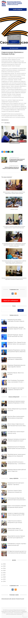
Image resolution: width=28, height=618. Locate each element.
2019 (4, 579)
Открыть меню (14, 48)
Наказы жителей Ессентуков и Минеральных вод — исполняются (16, 462)
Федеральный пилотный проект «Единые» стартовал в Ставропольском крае (16, 483)
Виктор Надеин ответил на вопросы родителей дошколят (11, 168)
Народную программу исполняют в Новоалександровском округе (17, 440)
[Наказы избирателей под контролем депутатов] (4, 411)
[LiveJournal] (12, 152)
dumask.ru (7, 122)
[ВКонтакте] (2, 152)
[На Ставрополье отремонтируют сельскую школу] (4, 434)
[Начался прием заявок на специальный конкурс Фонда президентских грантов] (4, 530)
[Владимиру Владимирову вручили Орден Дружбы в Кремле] (4, 367)
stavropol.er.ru (4, 119)
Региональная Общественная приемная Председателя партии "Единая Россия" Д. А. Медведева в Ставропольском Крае (11, 3)
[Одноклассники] (4, 152)
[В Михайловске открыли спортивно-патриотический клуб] (4, 546)
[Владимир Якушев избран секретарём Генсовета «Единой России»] (4, 322)
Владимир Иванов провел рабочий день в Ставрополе (17, 470)
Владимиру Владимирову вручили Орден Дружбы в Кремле (16, 366)
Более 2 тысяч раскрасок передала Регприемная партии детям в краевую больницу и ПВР (17, 506)
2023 (4, 570)
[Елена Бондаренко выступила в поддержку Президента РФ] (4, 390)
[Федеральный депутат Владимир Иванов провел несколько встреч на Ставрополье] (4, 449)
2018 (4, 581)
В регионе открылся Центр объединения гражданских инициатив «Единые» (15, 491)
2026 (4, 564)
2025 (4, 566)
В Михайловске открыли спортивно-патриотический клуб (17, 544)
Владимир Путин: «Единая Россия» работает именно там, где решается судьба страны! (17, 343)
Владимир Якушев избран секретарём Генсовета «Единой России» (16, 320)
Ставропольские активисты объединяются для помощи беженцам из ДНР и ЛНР (15, 521)
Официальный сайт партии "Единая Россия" (12, 598)
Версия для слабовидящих (11, 300)
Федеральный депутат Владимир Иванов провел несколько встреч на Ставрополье (17, 447)
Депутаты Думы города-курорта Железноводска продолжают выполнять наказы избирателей (16, 417)
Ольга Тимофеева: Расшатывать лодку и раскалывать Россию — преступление (16, 381)
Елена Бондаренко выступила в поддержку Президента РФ (16, 388)
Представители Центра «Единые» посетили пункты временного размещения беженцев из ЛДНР (16, 536)
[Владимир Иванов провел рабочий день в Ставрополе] (4, 472)
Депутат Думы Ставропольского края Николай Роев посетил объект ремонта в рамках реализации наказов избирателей (17, 424)
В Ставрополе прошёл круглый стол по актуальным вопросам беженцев (17, 552)
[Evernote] (10, 152)
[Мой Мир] (6, 152)
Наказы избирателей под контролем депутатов (17, 409)
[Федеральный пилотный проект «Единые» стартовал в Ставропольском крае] (4, 485)
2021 (4, 575)
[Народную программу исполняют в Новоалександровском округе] (4, 441)
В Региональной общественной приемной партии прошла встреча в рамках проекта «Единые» (17, 499)
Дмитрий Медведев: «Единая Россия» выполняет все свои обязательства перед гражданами (16, 335)
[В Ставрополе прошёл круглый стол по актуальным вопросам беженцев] (4, 553)
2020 (4, 577)
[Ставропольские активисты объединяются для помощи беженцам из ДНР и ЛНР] (4, 523)
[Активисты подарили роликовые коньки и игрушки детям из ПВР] (4, 515)
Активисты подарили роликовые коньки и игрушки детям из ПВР (16, 514)
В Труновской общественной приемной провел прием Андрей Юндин (17, 160)
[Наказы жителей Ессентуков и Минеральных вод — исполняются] (4, 464)
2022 (4, 572)
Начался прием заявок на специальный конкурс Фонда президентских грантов (15, 529)
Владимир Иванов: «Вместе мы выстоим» (16, 373)
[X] (8, 152)
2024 (4, 568)
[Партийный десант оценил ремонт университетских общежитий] (4, 456)
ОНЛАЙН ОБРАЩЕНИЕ (17, 9)
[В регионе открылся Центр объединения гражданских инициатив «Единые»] (4, 492)
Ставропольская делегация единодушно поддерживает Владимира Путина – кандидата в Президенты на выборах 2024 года (17, 358)
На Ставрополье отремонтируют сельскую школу (16, 432)
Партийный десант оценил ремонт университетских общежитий (17, 455)
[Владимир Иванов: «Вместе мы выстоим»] (4, 375)
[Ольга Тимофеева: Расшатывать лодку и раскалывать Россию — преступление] (4, 382)
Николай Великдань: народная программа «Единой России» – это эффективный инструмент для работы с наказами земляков (16, 328)
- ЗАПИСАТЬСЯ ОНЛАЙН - (14, 42)
